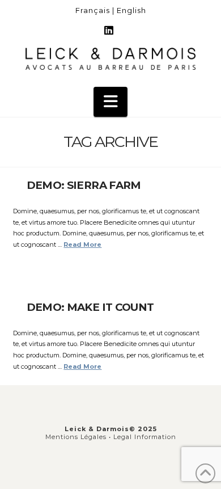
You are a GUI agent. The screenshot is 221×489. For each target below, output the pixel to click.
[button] (111, 102)
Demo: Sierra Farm (84, 185)
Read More (82, 244)
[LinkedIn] (110, 31)
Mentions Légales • (79, 437)
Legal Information (144, 437)
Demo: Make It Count (90, 307)
